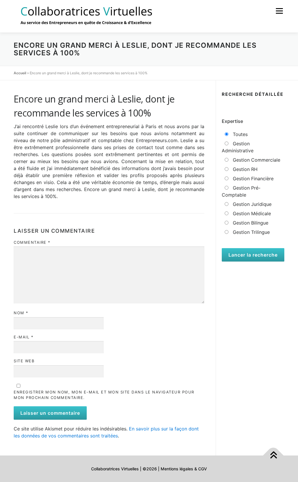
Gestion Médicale (251, 213)
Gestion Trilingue (250, 232)
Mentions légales (177, 468)
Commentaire (32, 242)
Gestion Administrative (237, 147)
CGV (202, 468)
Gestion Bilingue (249, 223)
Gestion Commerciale (255, 160)
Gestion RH (244, 169)
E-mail (23, 337)
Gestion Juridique (251, 204)
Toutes (239, 134)
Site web (24, 361)
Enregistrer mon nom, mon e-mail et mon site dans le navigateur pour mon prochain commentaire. (104, 395)
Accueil (20, 73)
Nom (21, 312)
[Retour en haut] (273, 455)
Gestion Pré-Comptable (241, 191)
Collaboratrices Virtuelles (115, 468)
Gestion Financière (252, 178)
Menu (279, 11)
